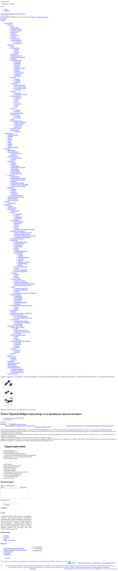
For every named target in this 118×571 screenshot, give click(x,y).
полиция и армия (20, 68)
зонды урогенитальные (21, 321)
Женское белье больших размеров (14, 548)
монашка (17, 66)
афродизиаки (11, 150)
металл (17, 308)
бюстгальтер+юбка (20, 86)
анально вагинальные (21, 271)
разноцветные (12, 203)
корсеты (13, 34)
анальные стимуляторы (18, 231)
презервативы (12, 364)
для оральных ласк (16, 153)
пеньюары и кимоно (17, 113)
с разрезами (18, 97)
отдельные (18, 93)
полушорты (18, 103)
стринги (17, 99)
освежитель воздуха (17, 195)
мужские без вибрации (21, 288)
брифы (10, 142)
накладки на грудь (16, 55)
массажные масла (13, 198)
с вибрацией (18, 217)
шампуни (14, 192)
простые (17, 79)
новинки (10, 206)
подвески (14, 349)
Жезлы (20, 265)
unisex (16, 276)
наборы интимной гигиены (16, 197)
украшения (18, 350)
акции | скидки (12, 207)
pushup (16, 49)
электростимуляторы (21, 266)
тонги (16, 107)
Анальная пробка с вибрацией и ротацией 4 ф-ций (20, 425)
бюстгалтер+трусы (20, 85)
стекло (16, 307)
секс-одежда (18, 333)
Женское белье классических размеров (15, 550)
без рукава (18, 117)
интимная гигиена (13, 152)
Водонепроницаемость (11, 467)
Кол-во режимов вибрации (12, 475)
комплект (17, 347)
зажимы (17, 352)
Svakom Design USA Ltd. (68, 376)
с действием (11, 175)
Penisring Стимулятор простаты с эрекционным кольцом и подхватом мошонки (89, 425)
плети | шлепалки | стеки (18, 335)
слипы (16, 105)
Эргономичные (22, 263)
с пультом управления (21, 316)
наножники (18, 344)
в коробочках (18, 43)
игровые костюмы (16, 29)
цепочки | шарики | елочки (22, 234)
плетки (17, 336)
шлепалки (17, 339)
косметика (7, 148)
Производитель (8, 472)
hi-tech (16, 248)
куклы (13, 212)
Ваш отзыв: (23, 487)
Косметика (7, 553)
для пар (17, 268)
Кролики (20, 260)
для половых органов (17, 372)
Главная (3, 13)
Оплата (23, 13)
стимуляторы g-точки (21, 242)
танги (16, 100)
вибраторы (14, 240)
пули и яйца (18, 245)
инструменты (18, 324)
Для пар (20, 254)
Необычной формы (23, 257)
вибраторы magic (20, 243)
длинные (17, 110)
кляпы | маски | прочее (17, 327)
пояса (12, 119)
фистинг (13, 311)
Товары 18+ (7, 554)
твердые (17, 52)
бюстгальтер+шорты (21, 88)
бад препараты (12, 356)
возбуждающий (15, 172)
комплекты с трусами (21, 94)
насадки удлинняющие (21, 282)
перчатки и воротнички (18, 57)
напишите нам (37, 550)
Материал (7, 469)
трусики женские (16, 96)
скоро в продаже (12, 373)
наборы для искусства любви (19, 184)
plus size (10, 24)
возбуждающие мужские (18, 167)
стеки (16, 338)
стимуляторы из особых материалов (21, 305)
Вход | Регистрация (9, 540)
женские (13, 190)
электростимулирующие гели (23, 318)
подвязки (13, 58)
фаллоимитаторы (16, 294)
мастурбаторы (15, 220)
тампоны (13, 155)
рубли (6, 9)
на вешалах (18, 41)
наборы (17, 249)
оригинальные (19, 221)
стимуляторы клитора (21, 251)
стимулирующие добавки (18, 186)
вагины (17, 225)
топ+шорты (18, 90)
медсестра (17, 65)
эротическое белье (16, 40)
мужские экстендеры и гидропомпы (25, 293)
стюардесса (18, 74)
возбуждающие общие (17, 183)
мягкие (17, 51)
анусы (16, 226)
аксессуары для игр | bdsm (15, 325)
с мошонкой (18, 296)
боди (12, 26)
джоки (9, 145)
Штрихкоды (7, 466)
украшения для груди (17, 369)
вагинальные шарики (17, 238)
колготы (13, 77)
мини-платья (15, 35)
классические (18, 246)
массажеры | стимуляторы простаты (25, 235)
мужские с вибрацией (21, 290)
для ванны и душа (16, 158)
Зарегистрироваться (42, 17)
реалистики (18, 218)
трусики (13, 37)
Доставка (17, 13)
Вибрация (7, 470)
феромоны (11, 187)
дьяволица (18, 63)
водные (13, 164)
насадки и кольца (16, 279)
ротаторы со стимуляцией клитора (25, 229)
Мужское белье (8, 551)
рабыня (17, 69)
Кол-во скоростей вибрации (12, 473)
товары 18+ (7, 204)
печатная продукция (14, 363)
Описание (38, 427)
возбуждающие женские (18, 180)
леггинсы (17, 82)
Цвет (5, 464)
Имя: (2, 487)
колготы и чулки (16, 31)
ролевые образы (19, 72)
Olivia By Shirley (19, 124)
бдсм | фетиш (15, 319)
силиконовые (15, 166)
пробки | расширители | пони (23, 232)
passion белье (18, 125)
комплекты (14, 32)
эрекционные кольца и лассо (23, 285)
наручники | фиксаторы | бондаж (20, 341)
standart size (11, 45)
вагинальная (14, 169)
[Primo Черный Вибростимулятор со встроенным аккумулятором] (8, 387)
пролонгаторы (15, 170)
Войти (34, 17)
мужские (13, 189)
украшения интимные (14, 367)
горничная (18, 62)
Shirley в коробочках (21, 122)
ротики (17, 228)
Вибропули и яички (24, 262)
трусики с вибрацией (21, 270)
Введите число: (5, 500)
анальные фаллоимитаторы (23, 237)
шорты (16, 102)
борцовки (10, 136)
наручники (18, 342)
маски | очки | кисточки (21, 330)
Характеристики (46, 427)
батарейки (11, 361)
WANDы (20, 256)
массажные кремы (13, 200)
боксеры (10, 139)
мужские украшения (17, 370)
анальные (14, 162)
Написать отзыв (21, 424)
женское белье (8, 23)
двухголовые (18, 299)
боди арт (13, 159)
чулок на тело (15, 38)
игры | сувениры (12, 366)
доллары (6, 10)
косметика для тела (13, 156)
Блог (7, 13)
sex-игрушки (11, 209)
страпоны (14, 273)
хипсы (9, 138)
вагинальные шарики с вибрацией (21, 313)
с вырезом (17, 80)
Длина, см (7, 478)
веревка (17, 346)
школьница (18, 76)
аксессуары (14, 54)
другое (10, 355)
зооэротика (18, 304)
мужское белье (8, 133)
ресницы (6, 201)
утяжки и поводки (20, 280)
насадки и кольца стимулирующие (25, 283)
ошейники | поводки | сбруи (23, 332)
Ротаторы (21, 259)
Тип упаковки (8, 476)
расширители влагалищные (23, 322)
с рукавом (17, 116)
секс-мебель (14, 310)
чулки (13, 108)
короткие (17, 111)
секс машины (15, 211)
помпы (13, 287)
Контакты (12, 13)
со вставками (18, 214)
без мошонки (18, 297)
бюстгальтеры (15, 27)
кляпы (16, 328)
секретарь (17, 71)
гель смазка (11, 161)
